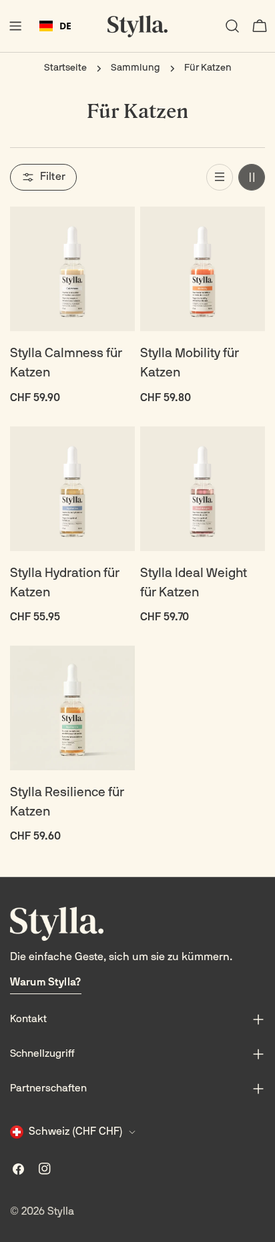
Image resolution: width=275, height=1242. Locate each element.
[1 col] (219, 177)
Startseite (65, 68)
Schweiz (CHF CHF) (76, 1132)
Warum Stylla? (45, 982)
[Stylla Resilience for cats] (72, 708)
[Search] (232, 26)
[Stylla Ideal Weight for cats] (202, 488)
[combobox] (55, 26)
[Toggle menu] (15, 26)
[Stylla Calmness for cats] (72, 269)
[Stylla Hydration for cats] (72, 488)
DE (65, 25)
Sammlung (135, 68)
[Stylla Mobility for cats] (202, 269)
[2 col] (251, 177)
